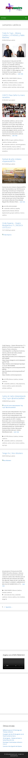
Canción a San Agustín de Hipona (12, 746)
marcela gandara (20, 144)
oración (4, 149)
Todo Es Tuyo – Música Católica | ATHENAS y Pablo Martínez (13, 35)
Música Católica (13, 379)
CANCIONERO (13, 78)
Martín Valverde (6, 147)
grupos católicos (15, 213)
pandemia (10, 149)
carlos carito (11, 443)
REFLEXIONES (13, 206)
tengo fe (4, 599)
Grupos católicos (14, 140)
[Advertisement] (14, 632)
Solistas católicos (12, 80)
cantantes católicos (9, 144)
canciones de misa (9, 595)
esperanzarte (6, 211)
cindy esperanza (20, 383)
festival (12, 211)
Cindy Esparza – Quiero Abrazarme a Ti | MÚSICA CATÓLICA (12, 225)
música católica (12, 85)
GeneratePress (14, 755)
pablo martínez (12, 87)
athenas (6, 82)
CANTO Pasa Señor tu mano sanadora (13, 96)
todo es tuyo (20, 87)
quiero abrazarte (16, 386)
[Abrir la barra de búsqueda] (26, 18)
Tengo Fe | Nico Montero (12, 453)
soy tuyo (4, 445)
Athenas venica (13, 82)
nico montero (21, 597)
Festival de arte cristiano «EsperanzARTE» (11, 160)
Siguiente (9, 607)
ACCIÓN (6, 78)
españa (18, 208)
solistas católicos (7, 388)
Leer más (20, 74)
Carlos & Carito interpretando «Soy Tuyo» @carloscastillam (14, 397)
